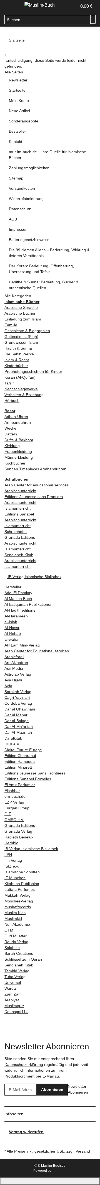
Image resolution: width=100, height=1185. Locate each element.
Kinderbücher (16, 365)
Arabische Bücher (20, 313)
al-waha (11, 639)
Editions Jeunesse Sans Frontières (35, 773)
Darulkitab (13, 738)
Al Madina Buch (18, 598)
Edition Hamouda (19, 761)
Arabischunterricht (20, 491)
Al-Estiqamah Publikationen (28, 604)
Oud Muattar (15, 936)
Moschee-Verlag (18, 901)
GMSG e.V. (14, 819)
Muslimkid (13, 918)
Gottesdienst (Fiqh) (21, 336)
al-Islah (10, 622)
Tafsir (9, 383)
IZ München (15, 878)
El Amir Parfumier (19, 785)
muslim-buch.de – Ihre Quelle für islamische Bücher (47, 155)
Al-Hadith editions (19, 610)
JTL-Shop (59, 1171)
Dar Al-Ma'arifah (18, 726)
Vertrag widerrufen (26, 1132)
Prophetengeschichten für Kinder (33, 371)
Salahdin (12, 947)
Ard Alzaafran (16, 662)
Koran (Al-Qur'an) (20, 377)
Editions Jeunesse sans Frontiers (33, 496)
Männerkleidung (18, 457)
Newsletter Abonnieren (78, 1089)
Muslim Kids (15, 912)
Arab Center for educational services (36, 485)
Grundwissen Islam (21, 342)
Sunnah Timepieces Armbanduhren (35, 469)
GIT (7, 814)
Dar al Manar (16, 715)
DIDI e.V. (12, 744)
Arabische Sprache (21, 307)
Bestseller (17, 131)
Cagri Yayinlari (17, 697)
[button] (67, 6)
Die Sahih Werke (19, 354)
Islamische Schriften (22, 872)
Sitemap (16, 178)
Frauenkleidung (18, 451)
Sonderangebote (23, 121)
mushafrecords (17, 907)
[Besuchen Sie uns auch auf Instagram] (8, 1141)
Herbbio (11, 843)
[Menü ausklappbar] (11, 6)
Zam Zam (13, 994)
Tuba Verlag (15, 976)
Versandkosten (22, 188)
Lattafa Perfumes (19, 889)
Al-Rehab (12, 633)
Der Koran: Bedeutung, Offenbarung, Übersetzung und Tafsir (41, 269)
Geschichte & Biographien (27, 331)
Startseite (17, 90)
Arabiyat (11, 1000)
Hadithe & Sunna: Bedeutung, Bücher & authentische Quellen (43, 285)
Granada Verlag (18, 831)
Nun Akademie (17, 924)
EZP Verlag (14, 802)
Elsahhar (12, 790)
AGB (13, 219)
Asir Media (13, 668)
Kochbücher (15, 463)
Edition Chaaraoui (20, 755)
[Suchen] (93, 19)
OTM (8, 930)
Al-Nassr (11, 627)
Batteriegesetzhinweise (29, 239)
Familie (10, 325)
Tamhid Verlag (16, 971)
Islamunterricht (17, 508)
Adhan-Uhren (16, 416)
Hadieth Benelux (18, 837)
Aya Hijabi (13, 680)
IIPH (8, 854)
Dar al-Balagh (16, 721)
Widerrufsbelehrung (26, 198)
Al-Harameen (16, 616)
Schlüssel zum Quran (23, 959)
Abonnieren (52, 1089)
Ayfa (8, 686)
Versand (83, 1151)
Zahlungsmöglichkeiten (29, 168)
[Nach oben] (50, 1181)
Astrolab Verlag (17, 674)
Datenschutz (20, 209)
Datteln (10, 434)
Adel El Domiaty (18, 593)
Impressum (19, 229)
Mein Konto (19, 100)
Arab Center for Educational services (36, 651)
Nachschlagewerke (21, 389)
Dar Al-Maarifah (18, 732)
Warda (10, 988)
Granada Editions (19, 537)
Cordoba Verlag (18, 703)
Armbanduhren (17, 422)
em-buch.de (15, 796)
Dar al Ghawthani (19, 709)
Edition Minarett (18, 767)
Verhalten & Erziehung (24, 395)
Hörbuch (11, 400)
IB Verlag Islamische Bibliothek (34, 576)
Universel (12, 982)
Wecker (11, 428)
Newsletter (18, 80)
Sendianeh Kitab (18, 555)
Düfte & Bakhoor (18, 440)
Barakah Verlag (17, 691)
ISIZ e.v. (11, 866)
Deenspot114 (16, 1011)
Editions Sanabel (19, 514)
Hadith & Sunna (18, 348)
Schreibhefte (15, 531)
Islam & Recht (16, 360)
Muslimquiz (14, 1006)
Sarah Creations (18, 953)
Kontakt (15, 141)
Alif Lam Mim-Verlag (22, 645)
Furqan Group (16, 808)
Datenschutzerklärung (23, 1064)
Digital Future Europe (23, 750)
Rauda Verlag (16, 942)
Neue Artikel (19, 111)
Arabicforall (14, 657)
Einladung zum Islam (22, 319)
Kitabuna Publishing (21, 883)
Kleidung (12, 445)
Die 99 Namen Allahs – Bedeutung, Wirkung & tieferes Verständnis (49, 253)
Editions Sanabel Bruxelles (27, 779)
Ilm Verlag (13, 860)
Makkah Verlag (17, 895)
